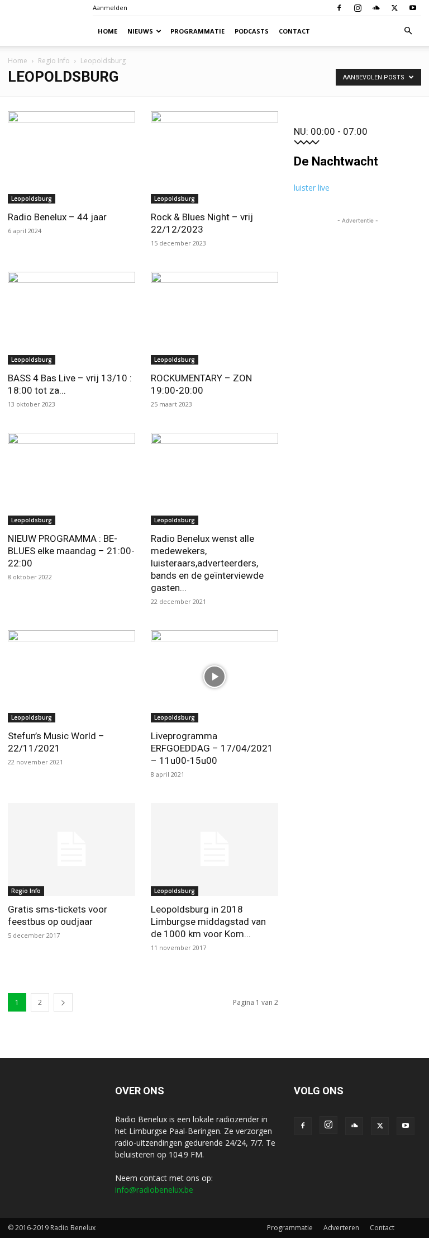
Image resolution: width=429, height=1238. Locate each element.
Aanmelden (110, 7)
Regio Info (54, 60)
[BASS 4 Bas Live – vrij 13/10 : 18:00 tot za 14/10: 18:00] (71, 318)
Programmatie (197, 31)
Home (107, 31)
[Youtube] (412, 8)
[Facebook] (339, 8)
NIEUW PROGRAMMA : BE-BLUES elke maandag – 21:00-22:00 (71, 551)
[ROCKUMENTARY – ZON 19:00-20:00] (214, 318)
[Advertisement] (357, 282)
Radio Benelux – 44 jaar (57, 217)
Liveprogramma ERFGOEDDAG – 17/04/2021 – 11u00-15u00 (212, 748)
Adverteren (341, 1227)
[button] (407, 31)
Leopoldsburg (31, 198)
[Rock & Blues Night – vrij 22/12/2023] (214, 157)
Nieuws (140, 31)
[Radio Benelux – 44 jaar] (71, 157)
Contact (294, 31)
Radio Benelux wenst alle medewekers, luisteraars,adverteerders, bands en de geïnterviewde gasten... (207, 563)
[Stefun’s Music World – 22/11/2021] (71, 676)
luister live (312, 187)
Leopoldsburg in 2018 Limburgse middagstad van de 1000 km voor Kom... (208, 921)
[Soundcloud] (376, 8)
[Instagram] (357, 8)
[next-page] (63, 1002)
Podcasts (252, 31)
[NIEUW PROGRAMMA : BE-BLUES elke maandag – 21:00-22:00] (71, 479)
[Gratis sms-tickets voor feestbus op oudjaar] (71, 849)
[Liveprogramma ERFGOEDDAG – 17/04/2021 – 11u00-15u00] (214, 676)
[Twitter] (394, 8)
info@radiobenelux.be (154, 1189)
